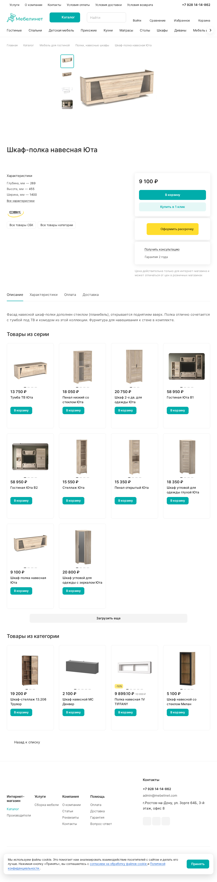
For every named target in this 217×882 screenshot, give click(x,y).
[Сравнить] (196, 162)
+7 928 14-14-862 (196, 5)
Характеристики (44, 294)
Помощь (97, 796)
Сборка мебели (47, 805)
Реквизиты (70, 817)
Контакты (69, 824)
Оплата (70, 294)
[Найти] (120, 17)
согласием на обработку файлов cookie (118, 864)
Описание (15, 294)
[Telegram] (147, 821)
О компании (71, 805)
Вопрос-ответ (101, 824)
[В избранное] (186, 162)
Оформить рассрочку (177, 229)
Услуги (40, 796)
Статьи (67, 811)
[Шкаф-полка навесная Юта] (117, 96)
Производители (19, 815)
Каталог (13, 809)
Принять (198, 864)
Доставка (91, 294)
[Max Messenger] (165, 821)
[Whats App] (156, 821)
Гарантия (97, 817)
